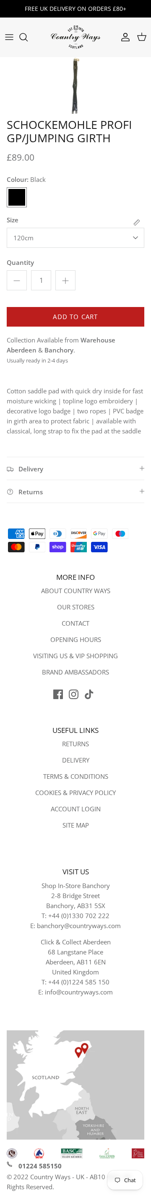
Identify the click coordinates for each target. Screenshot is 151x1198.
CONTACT (75, 623)
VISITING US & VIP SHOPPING (75, 656)
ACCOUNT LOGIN (76, 809)
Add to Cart (75, 316)
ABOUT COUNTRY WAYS (75, 590)
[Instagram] (73, 694)
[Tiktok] (89, 694)
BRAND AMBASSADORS (75, 672)
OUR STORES (75, 607)
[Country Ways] (75, 37)
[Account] (123, 37)
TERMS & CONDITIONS (75, 776)
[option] (75, 86)
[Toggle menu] (9, 37)
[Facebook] (58, 694)
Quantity (20, 262)
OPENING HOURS (75, 639)
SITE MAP (75, 825)
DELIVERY (75, 760)
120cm (23, 238)
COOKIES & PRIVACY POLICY (75, 792)
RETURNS (75, 744)
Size (12, 220)
